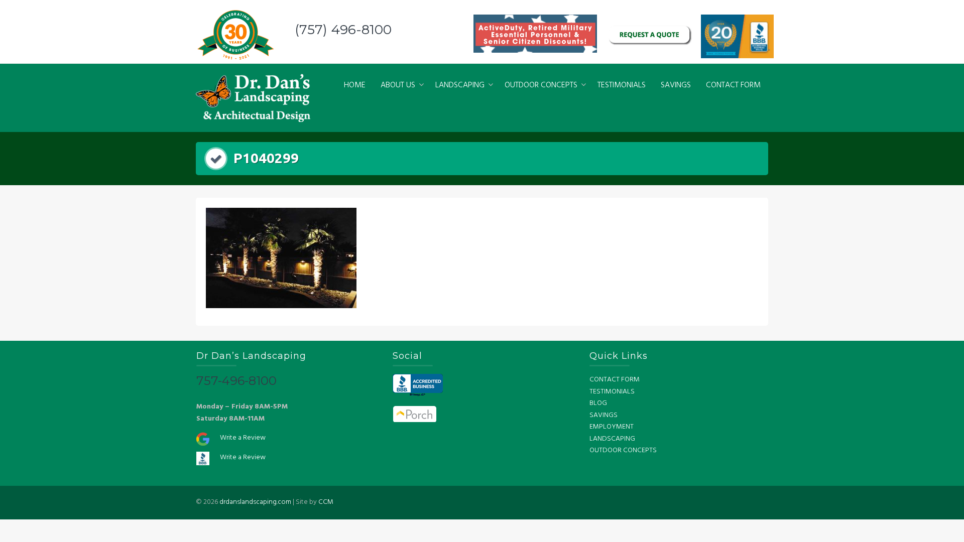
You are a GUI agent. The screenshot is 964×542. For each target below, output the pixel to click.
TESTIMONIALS (621, 85)
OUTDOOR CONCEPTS (541, 85)
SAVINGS (676, 85)
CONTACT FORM (733, 85)
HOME (355, 85)
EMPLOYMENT (611, 427)
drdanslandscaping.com (255, 502)
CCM (325, 502)
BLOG (598, 403)
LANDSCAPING (460, 85)
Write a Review (243, 438)
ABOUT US (398, 85)
